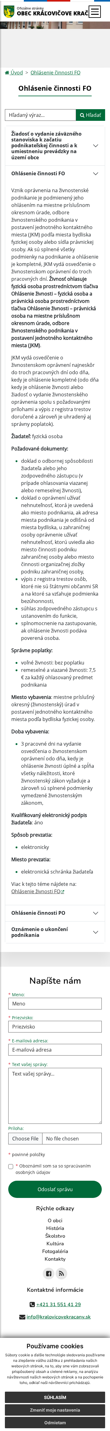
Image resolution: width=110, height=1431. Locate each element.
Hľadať (93, 115)
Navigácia (18, 11)
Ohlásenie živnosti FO (35, 891)
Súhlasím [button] (55, 1397)
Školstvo (55, 1236)
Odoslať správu (55, 1189)
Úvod (16, 72)
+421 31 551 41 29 (58, 1304)
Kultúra (55, 1243)
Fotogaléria (55, 1251)
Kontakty (55, 1259)
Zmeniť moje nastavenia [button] (55, 1410)
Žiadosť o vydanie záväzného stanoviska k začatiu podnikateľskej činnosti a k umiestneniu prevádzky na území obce (46, 145)
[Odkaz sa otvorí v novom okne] (48, 1273)
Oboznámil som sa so (53, 1169)
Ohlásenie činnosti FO (55, 72)
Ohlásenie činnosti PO (38, 913)
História (55, 1228)
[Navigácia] (95, 12)
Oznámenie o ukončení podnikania (39, 932)
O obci (55, 1220)
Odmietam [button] (55, 1422)
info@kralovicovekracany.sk (59, 1317)
